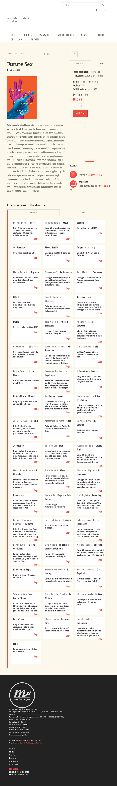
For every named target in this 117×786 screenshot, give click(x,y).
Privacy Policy (13, 761)
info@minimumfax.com (21, 775)
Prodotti (9, 54)
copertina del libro (95, 175)
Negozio (11, 752)
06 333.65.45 (13, 772)
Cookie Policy (13, 764)
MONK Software (36, 740)
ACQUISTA (80, 113)
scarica (105, 186)
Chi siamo (12, 749)
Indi (16, 54)
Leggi (36, 239)
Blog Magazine (13, 755)
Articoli (33, 213)
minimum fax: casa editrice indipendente (18, 20)
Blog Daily (12, 758)
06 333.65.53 (24, 772)
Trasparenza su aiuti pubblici (18, 735)
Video (84, 213)
